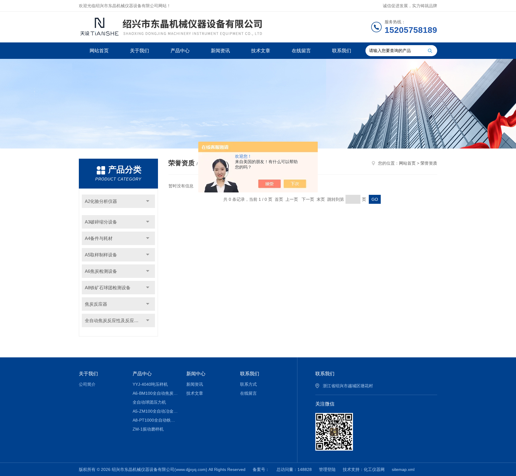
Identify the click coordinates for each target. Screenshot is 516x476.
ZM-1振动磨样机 (148, 429)
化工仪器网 (374, 469)
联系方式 (248, 384)
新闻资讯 (220, 50)
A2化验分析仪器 (101, 201)
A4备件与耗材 (99, 238)
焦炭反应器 (96, 304)
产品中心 (180, 50)
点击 (147, 201)
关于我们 (139, 50)
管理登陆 (327, 469)
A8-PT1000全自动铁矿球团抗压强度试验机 (155, 420)
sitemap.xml (403, 469)
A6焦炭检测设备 (101, 271)
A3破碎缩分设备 (101, 221)
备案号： (261, 469)
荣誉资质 (428, 163)
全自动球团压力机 (149, 402)
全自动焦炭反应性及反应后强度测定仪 (120, 320)
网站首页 (99, 50)
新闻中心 (195, 373)
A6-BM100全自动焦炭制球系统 (155, 393)
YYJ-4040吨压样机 (150, 384)
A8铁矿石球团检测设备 (107, 287)
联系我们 (341, 50)
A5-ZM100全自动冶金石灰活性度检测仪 (155, 411)
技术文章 (260, 50)
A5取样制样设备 (101, 254)
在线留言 (301, 50)
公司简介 (87, 384)
